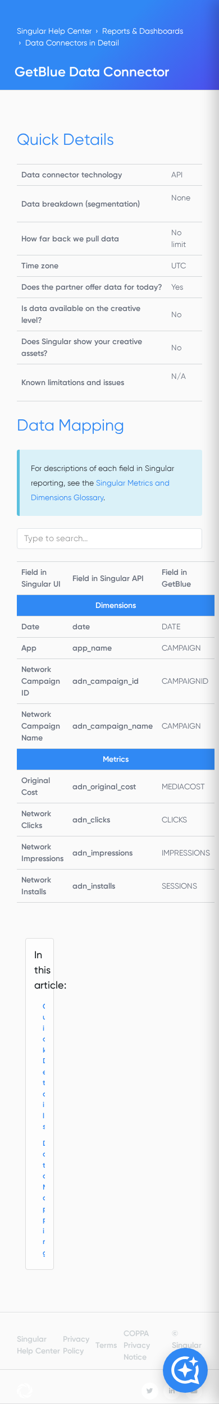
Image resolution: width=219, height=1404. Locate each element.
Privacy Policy (76, 1345)
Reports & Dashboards (142, 30)
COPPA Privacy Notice (137, 1345)
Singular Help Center (54, 30)
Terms (106, 1345)
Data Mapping (44, 1198)
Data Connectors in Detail (72, 42)
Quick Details (44, 1066)
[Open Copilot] (185, 1370)
